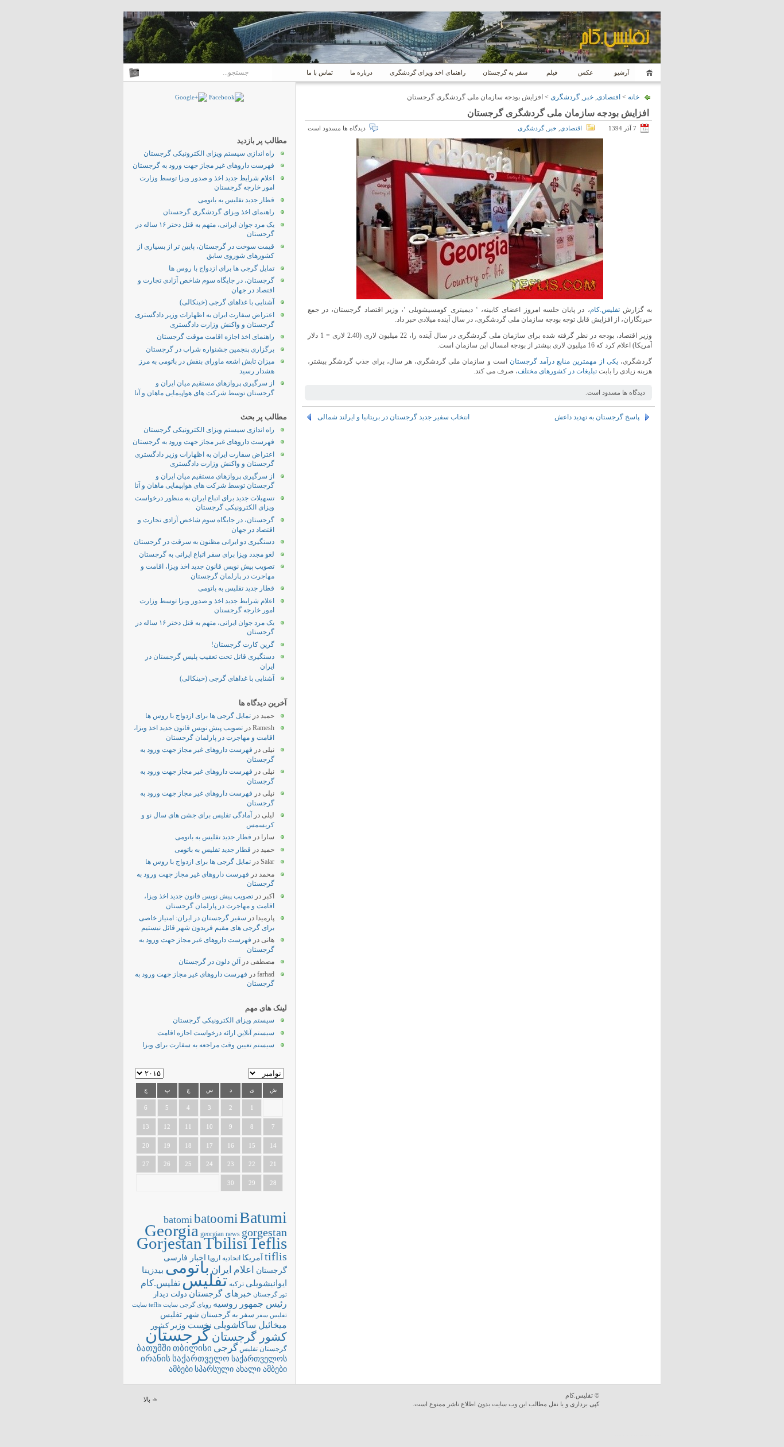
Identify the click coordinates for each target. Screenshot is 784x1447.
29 (252, 1182)
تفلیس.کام (605, 310)
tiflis (276, 1256)
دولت (178, 1294)
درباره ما (361, 72)
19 (167, 1145)
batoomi (216, 1218)
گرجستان (177, 1335)
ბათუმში (154, 1348)
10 (209, 1126)
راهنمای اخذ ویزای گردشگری (427, 72)
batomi (178, 1219)
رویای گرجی (195, 1305)
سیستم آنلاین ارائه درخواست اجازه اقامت (215, 1033)
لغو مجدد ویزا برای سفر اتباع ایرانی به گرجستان (206, 554)
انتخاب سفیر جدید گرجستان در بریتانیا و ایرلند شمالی (393, 417)
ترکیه (236, 1284)
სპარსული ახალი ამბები (241, 1368)
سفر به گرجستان (505, 72)
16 (230, 1145)
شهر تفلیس (179, 1314)
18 (188, 1145)
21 (273, 1163)
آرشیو (620, 72)
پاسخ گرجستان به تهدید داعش (596, 417)
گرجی (226, 1347)
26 (167, 1163)
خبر (588, 97)
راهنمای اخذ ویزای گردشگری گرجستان (218, 212)
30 (230, 1182)
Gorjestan (169, 1243)
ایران (221, 1269)
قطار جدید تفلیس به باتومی (236, 200)
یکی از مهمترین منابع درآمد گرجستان (564, 361)
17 (209, 1145)
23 (230, 1163)
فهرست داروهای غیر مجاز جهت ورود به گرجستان (203, 165)
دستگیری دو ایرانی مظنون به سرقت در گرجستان (204, 542)
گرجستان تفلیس (263, 1349)
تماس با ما (319, 72)
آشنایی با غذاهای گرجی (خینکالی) (227, 302)
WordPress (631, 1400)
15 (252, 1145)
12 (167, 1126)
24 (209, 1163)
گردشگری (565, 97)
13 (145, 1126)
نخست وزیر (191, 1325)
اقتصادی (608, 97)
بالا (146, 1399)
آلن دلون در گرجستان (209, 962)
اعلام (244, 1269)
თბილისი (192, 1348)
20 (145, 1145)
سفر (262, 1315)
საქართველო (201, 1358)
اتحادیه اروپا (224, 1258)
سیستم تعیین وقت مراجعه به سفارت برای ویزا (208, 1045)
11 (188, 1126)
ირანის (155, 1358)
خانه (648, 73)
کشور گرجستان (249, 1336)
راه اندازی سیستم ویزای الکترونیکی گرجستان (208, 153)
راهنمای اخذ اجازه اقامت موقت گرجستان (215, 337)
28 (273, 1182)
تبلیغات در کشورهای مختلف (557, 371)
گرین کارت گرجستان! (242, 644)
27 (145, 1163)
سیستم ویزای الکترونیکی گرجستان (223, 1020)
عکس (585, 72)
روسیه (225, 1304)
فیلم (552, 72)
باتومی (187, 1267)
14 (273, 1145)
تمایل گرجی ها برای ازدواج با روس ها (221, 268)
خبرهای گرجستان (220, 1293)
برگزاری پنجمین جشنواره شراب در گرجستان (210, 349)
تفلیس (204, 1280)
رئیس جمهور (263, 1304)
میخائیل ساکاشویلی (250, 1325)
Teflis (268, 1243)
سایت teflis (163, 1304)
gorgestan (264, 1232)
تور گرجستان (270, 1294)
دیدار (161, 1294)
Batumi (263, 1217)
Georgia (172, 1230)
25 (188, 1163)
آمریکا (252, 1257)
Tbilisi (225, 1243)
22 (252, 1163)
